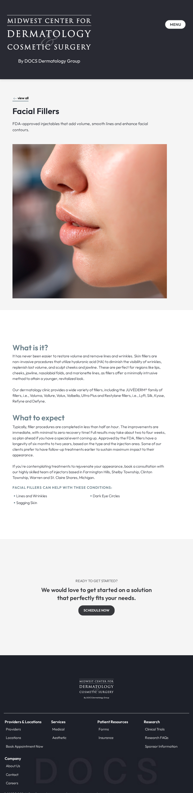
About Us (13, 766)
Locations (13, 737)
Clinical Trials (155, 729)
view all (23, 98)
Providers (13, 729)
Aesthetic (59, 737)
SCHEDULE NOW (96, 610)
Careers (12, 783)
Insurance (106, 737)
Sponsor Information (161, 746)
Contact (12, 774)
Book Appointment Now (24, 746)
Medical (58, 729)
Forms (104, 729)
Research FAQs (156, 737)
